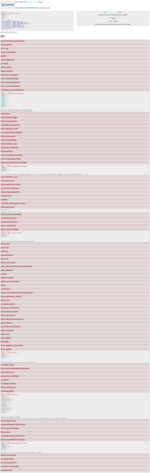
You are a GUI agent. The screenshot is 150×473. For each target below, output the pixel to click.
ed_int (3, 447)
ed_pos (3, 98)
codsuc (10, 211)
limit (3, 170)
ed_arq (3, 105)
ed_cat (3, 104)
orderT (122, 24)
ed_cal (3, 102)
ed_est (3, 97)
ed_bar (3, 100)
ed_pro (3, 101)
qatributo (30, 111)
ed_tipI (4, 449)
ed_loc (3, 99)
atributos (4, 211)
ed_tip (3, 106)
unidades (4, 169)
